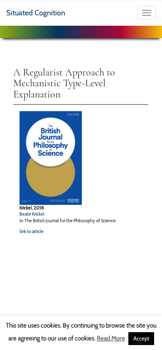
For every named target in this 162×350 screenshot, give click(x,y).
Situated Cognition (35, 12)
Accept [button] (141, 338)
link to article (32, 231)
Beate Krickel (32, 214)
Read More (111, 338)
